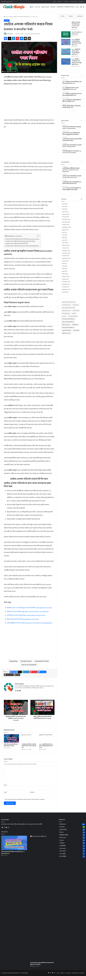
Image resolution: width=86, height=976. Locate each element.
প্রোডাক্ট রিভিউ (60, 7)
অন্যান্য (77, 7)
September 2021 (66, 289)
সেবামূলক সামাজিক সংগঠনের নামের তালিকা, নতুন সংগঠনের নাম (29, 745)
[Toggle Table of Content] (37, 236)
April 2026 (64, 204)
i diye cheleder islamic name (68, 308)
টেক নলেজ (37, 7)
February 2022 (65, 276)
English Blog (63, 848)
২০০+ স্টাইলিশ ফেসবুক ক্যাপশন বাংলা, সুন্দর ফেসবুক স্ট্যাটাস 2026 (77, 61)
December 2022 (66, 250)
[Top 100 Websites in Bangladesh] (65, 34)
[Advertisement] (29, 103)
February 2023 (65, 245)
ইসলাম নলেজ (63, 838)
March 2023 (65, 243)
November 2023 (66, 222)
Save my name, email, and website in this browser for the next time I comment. (25, 799)
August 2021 (65, 292)
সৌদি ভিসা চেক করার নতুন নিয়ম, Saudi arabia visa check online (26, 615)
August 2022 (65, 261)
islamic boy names (66, 310)
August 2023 (65, 230)
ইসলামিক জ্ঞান (75, 325)
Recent (62, 16)
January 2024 (65, 217)
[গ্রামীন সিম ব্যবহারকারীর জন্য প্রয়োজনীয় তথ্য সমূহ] (11, 738)
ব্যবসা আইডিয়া (63, 856)
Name (5, 785)
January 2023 (65, 248)
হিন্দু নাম (61, 832)
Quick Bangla (10, 34)
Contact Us (66, 2)
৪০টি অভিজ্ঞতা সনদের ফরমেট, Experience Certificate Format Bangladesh (29, 623)
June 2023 (64, 235)
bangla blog (13, 661)
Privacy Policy (74, 2)
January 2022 (65, 279)
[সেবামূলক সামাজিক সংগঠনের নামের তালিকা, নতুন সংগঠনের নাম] (29, 738)
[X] (4, 827)
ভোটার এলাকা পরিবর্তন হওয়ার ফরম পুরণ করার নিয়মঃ (20, 241)
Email (5, 792)
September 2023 (66, 227)
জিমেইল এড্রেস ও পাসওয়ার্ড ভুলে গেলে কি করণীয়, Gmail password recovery (29, 608)
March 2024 (65, 212)
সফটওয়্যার (52, 7)
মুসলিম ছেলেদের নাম (66, 333)
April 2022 (64, 271)
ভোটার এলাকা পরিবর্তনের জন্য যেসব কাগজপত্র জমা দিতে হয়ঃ (22, 246)
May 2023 (64, 238)
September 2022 (66, 258)
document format (66, 305)
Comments (80, 16)
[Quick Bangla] (13, 7)
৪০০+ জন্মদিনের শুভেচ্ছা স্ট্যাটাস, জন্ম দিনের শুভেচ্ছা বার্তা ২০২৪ (76, 42)
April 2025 (64, 206)
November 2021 (66, 284)
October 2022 (65, 256)
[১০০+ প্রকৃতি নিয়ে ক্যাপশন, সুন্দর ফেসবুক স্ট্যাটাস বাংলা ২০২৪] (47, 738)
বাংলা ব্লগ (11, 17)
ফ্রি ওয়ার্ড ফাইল (76, 330)
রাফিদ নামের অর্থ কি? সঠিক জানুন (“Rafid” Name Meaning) (76, 25)
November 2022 (66, 253)
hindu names (76, 305)
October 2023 (65, 225)
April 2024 (64, 209)
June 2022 (64, 266)
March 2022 (65, 274)
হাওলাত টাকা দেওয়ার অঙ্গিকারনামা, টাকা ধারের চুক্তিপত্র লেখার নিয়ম (42, 963)
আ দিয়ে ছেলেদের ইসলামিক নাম (68, 319)
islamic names (76, 310)
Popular (71, 16)
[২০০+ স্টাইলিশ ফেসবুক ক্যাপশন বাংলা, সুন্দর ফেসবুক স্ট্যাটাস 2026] (65, 61)
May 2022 (64, 269)
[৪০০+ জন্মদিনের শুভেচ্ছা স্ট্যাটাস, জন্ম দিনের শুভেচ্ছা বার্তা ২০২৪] (65, 42)
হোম (32, 7)
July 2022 (64, 263)
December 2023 (66, 219)
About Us (60, 2)
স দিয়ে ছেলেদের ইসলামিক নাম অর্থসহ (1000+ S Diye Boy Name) (13, 852)
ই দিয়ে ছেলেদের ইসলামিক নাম (68, 322)
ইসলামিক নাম (63, 824)
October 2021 (65, 287)
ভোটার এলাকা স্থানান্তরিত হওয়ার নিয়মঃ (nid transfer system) (22, 239)
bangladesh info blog (42, 661)
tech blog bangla (66, 313)
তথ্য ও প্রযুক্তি (63, 854)
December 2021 (66, 282)
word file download (73, 316)
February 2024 (65, 214)
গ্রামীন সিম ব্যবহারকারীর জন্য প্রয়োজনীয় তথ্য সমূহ (11, 745)
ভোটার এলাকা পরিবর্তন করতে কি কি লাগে (17, 244)
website (74, 313)
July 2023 (64, 232)
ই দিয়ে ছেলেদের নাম (66, 325)
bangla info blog (26, 661)
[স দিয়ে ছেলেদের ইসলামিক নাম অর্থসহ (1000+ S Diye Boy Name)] (14, 843)
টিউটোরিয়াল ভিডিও (69, 7)
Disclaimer (81, 2)
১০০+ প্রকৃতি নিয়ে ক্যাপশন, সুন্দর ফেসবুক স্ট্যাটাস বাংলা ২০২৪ (46, 745)
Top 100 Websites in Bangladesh (77, 33)
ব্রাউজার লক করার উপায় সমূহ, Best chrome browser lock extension (28, 611)
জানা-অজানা (63, 851)
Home (54, 2)
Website (32, 792)
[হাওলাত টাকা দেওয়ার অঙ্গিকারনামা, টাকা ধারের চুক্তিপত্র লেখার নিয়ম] (43, 898)
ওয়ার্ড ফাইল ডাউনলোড (66, 330)
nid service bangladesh (29, 665)
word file (64, 316)
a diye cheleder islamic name (68, 302)
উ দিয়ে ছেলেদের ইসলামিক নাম (68, 328)
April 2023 (64, 240)
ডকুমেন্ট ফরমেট (45, 7)
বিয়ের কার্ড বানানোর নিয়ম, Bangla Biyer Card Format (23, 619)
